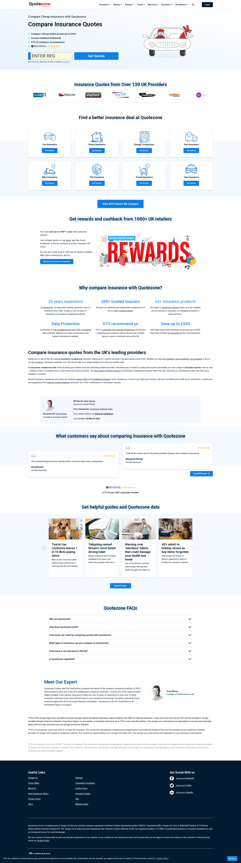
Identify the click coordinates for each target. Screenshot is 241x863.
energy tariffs (82, 379)
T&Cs (30, 804)
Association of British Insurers (107, 371)
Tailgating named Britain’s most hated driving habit (102, 548)
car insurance (173, 333)
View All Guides (120, 586)
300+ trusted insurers (123, 311)
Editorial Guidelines (104, 414)
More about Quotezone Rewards (56, 261)
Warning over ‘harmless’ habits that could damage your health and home (137, 552)
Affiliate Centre (81, 804)
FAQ (77, 799)
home (68, 240)
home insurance (182, 359)
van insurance (196, 359)
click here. (66, 62)
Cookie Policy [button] (162, 858)
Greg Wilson (61, 414)
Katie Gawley (89, 401)
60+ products (37, 362)
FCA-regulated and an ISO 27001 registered (72, 330)
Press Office (33, 783)
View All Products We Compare (120, 203)
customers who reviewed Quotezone (118, 330)
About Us (32, 788)
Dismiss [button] (232, 858)
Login (207, 5)
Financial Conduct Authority (58, 382)
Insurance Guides (83, 793)
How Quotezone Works (38, 793)
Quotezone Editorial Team (101, 409)
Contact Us (33, 778)
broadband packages (101, 379)
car (64, 240)
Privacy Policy (34, 799)
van (73, 240)
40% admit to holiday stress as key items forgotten (175, 548)
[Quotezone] (39, 4)
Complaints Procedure (85, 783)
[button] (44, 548)
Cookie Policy (81, 788)
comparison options (170, 307)
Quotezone (48, 307)
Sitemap (79, 778)
